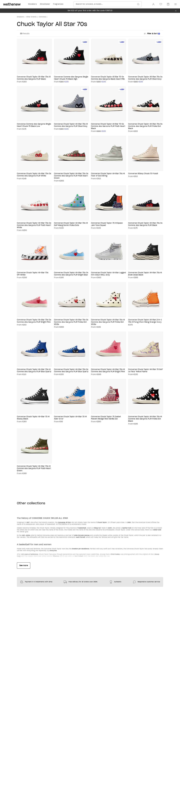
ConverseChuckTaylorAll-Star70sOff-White (32, 274)
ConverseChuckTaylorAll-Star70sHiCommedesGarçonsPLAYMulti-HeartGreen (34, 468)
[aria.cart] (168, 4)
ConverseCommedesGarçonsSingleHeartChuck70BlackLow (34, 125)
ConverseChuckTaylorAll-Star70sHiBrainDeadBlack (145, 274)
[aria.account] (153, 4)
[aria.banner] (176, 11)
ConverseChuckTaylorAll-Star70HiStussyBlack (33, 418)
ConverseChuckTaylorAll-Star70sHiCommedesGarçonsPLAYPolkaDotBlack (145, 419)
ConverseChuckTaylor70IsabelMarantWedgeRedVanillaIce (106, 418)
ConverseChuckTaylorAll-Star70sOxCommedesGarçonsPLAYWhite (34, 175)
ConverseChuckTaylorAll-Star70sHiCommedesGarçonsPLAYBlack (33, 78)
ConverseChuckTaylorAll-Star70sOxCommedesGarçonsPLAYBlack (145, 224)
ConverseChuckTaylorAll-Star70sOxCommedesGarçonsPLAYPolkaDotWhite (71, 322)
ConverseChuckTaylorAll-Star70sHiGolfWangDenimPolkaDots (71, 224)
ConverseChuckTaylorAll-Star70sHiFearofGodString (108, 175)
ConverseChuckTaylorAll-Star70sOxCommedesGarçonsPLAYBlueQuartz (71, 371)
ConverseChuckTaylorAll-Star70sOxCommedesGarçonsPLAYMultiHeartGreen (71, 176)
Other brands (31, 17)
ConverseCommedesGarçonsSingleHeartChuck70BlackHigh (71, 78)
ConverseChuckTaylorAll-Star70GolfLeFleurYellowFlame (145, 371)
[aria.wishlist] (160, 4)
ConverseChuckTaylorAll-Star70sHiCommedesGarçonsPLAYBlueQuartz (34, 371)
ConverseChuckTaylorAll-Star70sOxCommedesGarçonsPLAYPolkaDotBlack (145, 126)
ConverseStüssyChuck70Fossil (143, 174)
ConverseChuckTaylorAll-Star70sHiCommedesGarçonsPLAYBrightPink (108, 371)
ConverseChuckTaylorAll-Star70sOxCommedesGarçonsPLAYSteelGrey (145, 78)
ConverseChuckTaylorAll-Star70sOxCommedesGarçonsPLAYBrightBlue (71, 274)
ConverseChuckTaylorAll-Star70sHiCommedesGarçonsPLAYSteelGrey (71, 125)
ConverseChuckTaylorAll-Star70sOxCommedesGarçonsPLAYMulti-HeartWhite (34, 225)
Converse (42, 17)
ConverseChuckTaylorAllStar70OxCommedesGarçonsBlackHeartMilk (108, 78)
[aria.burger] (175, 4)
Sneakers (20, 17)
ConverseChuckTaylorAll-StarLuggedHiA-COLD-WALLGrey (108, 274)
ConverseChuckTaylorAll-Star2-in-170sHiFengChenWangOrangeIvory (145, 321)
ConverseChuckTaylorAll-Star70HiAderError (70, 418)
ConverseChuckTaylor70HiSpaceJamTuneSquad (107, 224)
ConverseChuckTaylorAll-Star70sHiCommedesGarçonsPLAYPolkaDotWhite (108, 322)
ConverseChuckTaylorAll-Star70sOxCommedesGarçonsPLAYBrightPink (34, 321)
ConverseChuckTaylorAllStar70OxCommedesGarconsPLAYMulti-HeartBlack (108, 126)
